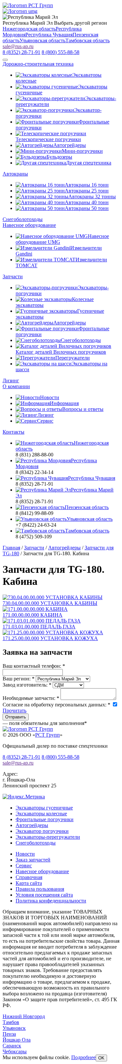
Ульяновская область (42, 40)
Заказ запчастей (33, 859)
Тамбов (11, 1022)
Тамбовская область (87, 40)
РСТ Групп (47, 735)
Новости (25, 854)
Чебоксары (15, 1051)
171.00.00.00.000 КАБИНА (32, 615)
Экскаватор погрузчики (42, 831)
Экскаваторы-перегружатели (48, 837)
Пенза (9, 1034)
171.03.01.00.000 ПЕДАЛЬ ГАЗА (39, 626)
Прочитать (14, 710)
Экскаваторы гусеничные (44, 807)
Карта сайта (29, 883)
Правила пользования (40, 889)
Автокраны (15, 174)
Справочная (29, 877)
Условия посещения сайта (44, 895)
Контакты (13, 432)
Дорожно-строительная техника (38, 64)
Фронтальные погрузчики (45, 819)
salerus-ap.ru (18, 46)
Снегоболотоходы (23, 219)
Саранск (12, 1045)
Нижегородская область (29, 29)
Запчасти (13, 276)
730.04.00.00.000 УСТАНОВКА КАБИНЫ (50, 603)
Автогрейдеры (32, 825)
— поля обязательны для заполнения (45, 723)
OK (101, 1058)
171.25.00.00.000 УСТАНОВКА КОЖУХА (50, 638)
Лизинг (11, 380)
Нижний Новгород (24, 1016)
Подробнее (83, 1057)
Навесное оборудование (29, 225)
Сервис (24, 865)
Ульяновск (14, 1028)
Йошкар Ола (17, 1040)
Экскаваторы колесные (41, 813)
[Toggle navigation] (5, 60)
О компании (16, 386)
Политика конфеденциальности (51, 900)
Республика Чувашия (49, 34)
